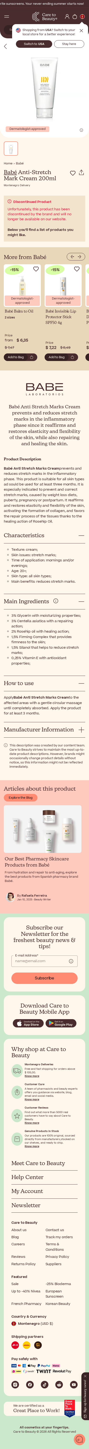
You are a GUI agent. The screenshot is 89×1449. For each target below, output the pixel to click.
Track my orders (59, 1237)
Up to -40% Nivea (25, 1291)
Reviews (18, 1256)
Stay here (69, 44)
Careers (18, 1244)
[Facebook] (30, 1384)
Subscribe (44, 978)
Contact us (55, 1230)
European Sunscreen (54, 1294)
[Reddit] (59, 1384)
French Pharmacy (26, 1303)
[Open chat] (79, 1439)
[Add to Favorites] (73, 173)
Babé (10, 172)
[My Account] (67, 16)
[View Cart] (75, 16)
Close (81, 31)
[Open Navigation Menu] (6, 16)
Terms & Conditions (55, 1247)
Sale (15, 1284)
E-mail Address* (26, 955)
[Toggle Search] (14, 16)
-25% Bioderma (58, 1284)
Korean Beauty (58, 1303)
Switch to (34, 44)
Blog (15, 1237)
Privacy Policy (57, 1256)
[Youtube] (74, 1384)
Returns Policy (23, 1264)
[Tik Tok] (44, 1384)
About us (18, 1230)
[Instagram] (15, 1384)
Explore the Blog (21, 798)
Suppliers (53, 1264)
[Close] (85, 1375)
